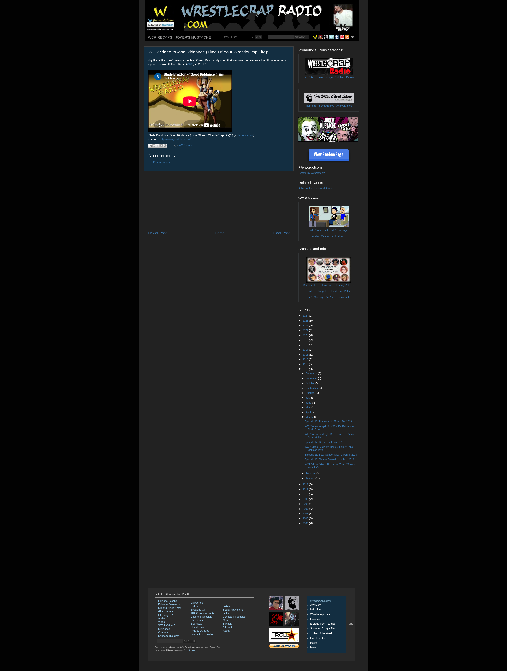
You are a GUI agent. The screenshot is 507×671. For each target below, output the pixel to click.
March (310, 417)
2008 (306, 504)
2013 (306, 369)
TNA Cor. (327, 285)
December (312, 373)
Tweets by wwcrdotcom (311, 173)
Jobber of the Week (321, 633)
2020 (306, 335)
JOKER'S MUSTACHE (193, 37)
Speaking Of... (199, 609)
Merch (226, 620)
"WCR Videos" (166, 625)
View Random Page (328, 154)
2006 (306, 513)
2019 (306, 340)
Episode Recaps (167, 601)
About (226, 630)
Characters (197, 602)
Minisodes (327, 236)
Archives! (315, 605)
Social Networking (233, 609)
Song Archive (326, 105)
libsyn (329, 77)
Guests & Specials (201, 616)
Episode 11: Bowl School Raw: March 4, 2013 (331, 454)
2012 (306, 484)
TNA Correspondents (202, 613)
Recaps (307, 285)
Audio (315, 236)
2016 (306, 354)
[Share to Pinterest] (165, 146)
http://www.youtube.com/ (175, 139)
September (312, 388)
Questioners (197, 620)
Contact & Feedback (234, 616)
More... (314, 647)
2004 (306, 523)
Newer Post (157, 233)
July (308, 397)
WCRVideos (186, 145)
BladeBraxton (245, 135)
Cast (316, 285)
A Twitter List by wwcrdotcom (315, 188)
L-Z (352, 285)
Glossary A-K (342, 285)
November (312, 378)
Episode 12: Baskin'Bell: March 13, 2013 (328, 442)
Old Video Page (339, 230)
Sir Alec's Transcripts (338, 297)
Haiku (311, 291)
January (310, 478)
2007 (306, 509)
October (310, 383)
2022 (306, 325)
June (309, 402)
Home (219, 233)
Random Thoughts (168, 636)
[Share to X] (158, 146)
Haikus (194, 606)
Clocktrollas (197, 627)
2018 (306, 345)
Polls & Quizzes (200, 630)
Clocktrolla (336, 291)
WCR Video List (319, 230)
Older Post (281, 233)
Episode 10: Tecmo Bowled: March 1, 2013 (329, 459)
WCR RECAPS (160, 37)
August (310, 393)
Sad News (196, 623)
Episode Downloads (169, 604)
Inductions (316, 609)
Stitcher (339, 77)
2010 (306, 494)
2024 (306, 315)
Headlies (315, 619)
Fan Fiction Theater (202, 634)
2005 (306, 518)
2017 (306, 349)
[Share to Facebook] (161, 146)
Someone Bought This (323, 628)
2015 (306, 359)
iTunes (319, 77)
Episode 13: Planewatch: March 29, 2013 (328, 421)
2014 (306, 364)
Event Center (317, 638)
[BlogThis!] (154, 146)
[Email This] (150, 146)
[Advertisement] (219, 201)
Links (226, 613)
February (311, 473)
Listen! (227, 606)
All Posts (228, 627)
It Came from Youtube (322, 623)
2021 (306, 330)
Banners (227, 623)
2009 (306, 499)
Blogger (192, 650)
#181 (190, 64)
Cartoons (340, 236)
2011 (306, 489)
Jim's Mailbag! (315, 297)
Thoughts (321, 291)
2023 (306, 320)
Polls (347, 291)
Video (161, 622)
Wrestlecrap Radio (320, 614)
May (308, 407)
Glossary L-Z (165, 615)
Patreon (350, 77)
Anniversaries (344, 105)
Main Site (307, 77)
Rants (313, 642)
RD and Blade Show (169, 608)
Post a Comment (163, 162)
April (309, 412)
